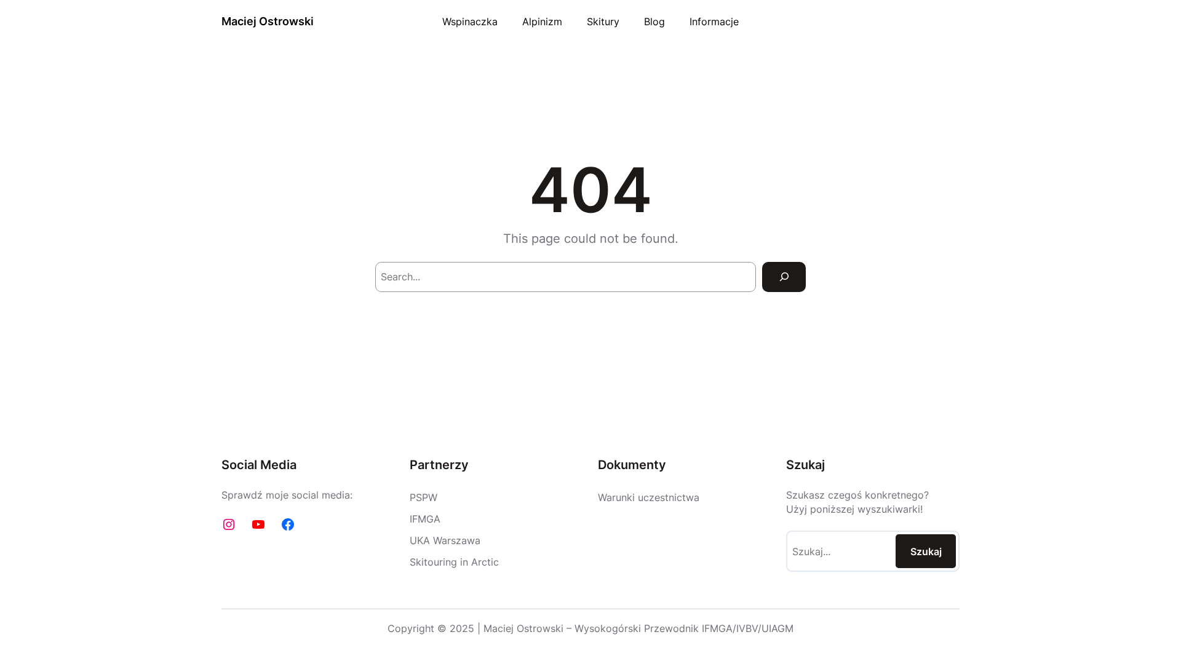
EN (954, 21)
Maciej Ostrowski (267, 21)
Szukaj (926, 551)
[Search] (784, 277)
